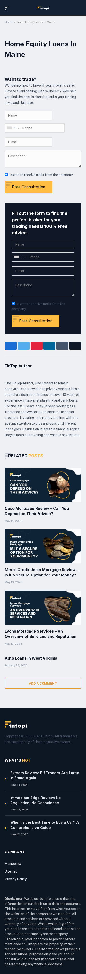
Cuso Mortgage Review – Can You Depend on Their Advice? (37, 511)
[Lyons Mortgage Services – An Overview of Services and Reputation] (43, 608)
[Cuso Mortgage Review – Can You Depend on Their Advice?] (43, 485)
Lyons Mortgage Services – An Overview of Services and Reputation (40, 634)
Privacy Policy (16, 879)
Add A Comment (43, 683)
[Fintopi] (43, 7)
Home (9, 22)
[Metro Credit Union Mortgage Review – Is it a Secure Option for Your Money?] (43, 546)
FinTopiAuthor (18, 366)
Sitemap (11, 871)
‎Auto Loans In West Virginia (31, 658)
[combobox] (13, 128)
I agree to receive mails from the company (41, 175)
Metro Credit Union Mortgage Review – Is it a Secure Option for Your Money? (42, 572)
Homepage (13, 864)
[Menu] (8, 7)
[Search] (79, 7)
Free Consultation (28, 187)
